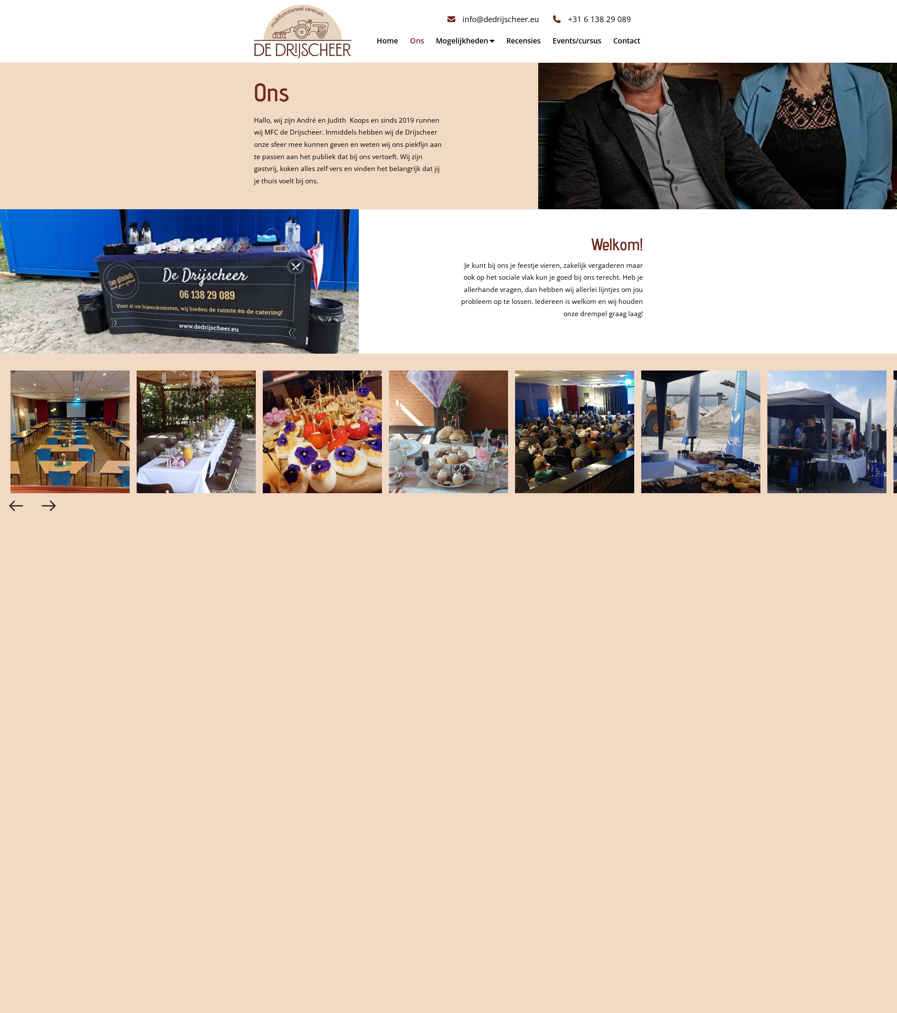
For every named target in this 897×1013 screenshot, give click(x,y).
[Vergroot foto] (63, 431)
